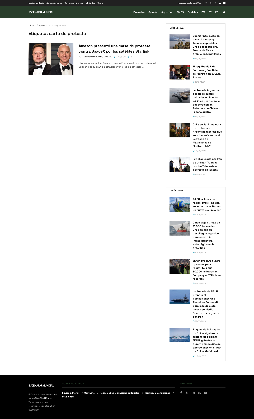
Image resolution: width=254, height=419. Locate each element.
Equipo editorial (70, 392)
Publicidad (90, 3)
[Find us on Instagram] (215, 3)
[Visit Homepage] (41, 12)
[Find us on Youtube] (224, 3)
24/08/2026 (200, 58)
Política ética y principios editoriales (119, 392)
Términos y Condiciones (157, 392)
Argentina (167, 12)
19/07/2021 (199, 82)
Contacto (69, 3)
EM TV (180, 12)
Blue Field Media (43, 398)
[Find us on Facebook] (206, 3)
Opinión (153, 12)
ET (210, 12)
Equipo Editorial (36, 3)
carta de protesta (57, 25)
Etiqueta (40, 25)
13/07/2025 (199, 174)
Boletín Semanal (54, 3)
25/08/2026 (200, 150)
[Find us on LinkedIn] (220, 3)
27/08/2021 (120, 57)
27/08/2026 (200, 214)
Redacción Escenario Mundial (97, 57)
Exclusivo (139, 12)
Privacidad (68, 396)
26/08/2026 (200, 116)
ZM (203, 12)
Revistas (193, 12)
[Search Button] (224, 12)
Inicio (31, 25)
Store (100, 3)
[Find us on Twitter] (210, 3)
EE (216, 12)
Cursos (79, 3)
